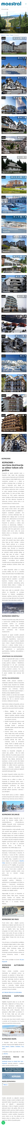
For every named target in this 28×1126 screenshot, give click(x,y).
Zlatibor (12, 1046)
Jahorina (5, 1053)
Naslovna (3, 35)
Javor (3, 1048)
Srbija (7, 35)
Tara (22, 1046)
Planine (11, 35)
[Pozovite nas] (3, 1123)
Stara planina (5, 1046)
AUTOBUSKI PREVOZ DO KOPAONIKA (12, 992)
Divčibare (18, 1046)
